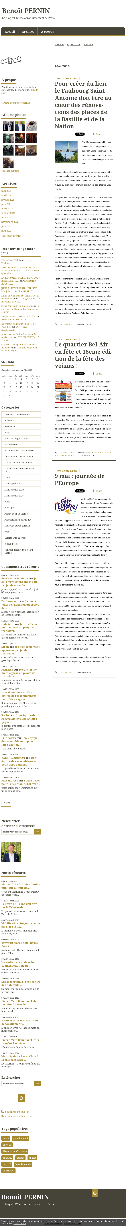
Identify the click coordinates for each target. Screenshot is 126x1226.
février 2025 (7, 199)
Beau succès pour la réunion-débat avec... (20, 782)
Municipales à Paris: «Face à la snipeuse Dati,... (20, 1058)
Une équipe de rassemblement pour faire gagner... (18, 696)
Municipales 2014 (14, 483)
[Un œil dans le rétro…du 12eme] (18, 551)
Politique (9, 507)
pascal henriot (11, 692)
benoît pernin (23, 1164)
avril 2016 (59, 44)
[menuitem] (9, 31)
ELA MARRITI (25, 291)
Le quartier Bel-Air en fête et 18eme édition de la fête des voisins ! (83, 355)
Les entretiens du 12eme (18, 462)
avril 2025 (6, 195)
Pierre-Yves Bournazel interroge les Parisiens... (20, 1041)
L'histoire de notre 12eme (18, 456)
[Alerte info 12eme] (15, 537)
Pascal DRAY (9, 780)
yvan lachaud (20, 1138)
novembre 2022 (9, 221)
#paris (32, 1157)
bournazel (8, 1170)
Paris (7, 501)
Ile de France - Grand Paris (19, 450)
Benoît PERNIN (26, 10)
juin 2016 (88, 44)
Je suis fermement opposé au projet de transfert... (19, 582)
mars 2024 (7, 208)
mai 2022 (6, 230)
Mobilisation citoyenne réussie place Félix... (20, 925)
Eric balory (8, 738)
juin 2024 (6, 204)
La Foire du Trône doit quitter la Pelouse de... (19, 905)
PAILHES (7, 669)
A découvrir (11, 420)
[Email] (21, 1098)
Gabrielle (7, 624)
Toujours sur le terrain (17, 525)
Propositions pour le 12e (18, 519)
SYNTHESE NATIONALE (14, 328)
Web (6, 531)
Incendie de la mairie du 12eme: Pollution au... (17, 963)
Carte (6, 803)
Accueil (10, 31)
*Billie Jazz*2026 (10, 259)
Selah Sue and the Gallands (16, 305)
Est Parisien (11, 444)
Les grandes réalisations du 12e (19, 470)
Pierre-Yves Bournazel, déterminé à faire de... (19, 1002)
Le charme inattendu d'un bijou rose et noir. (20, 308)
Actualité (9, 426)
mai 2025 (6, 190)
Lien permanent (65, 324)
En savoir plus (20, 1223)
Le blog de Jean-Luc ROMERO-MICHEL (20, 300)
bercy (6, 1138)
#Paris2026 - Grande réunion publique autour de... (20, 886)
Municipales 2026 (14, 495)
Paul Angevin (10, 601)
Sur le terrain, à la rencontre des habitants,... (20, 983)
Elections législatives (16, 438)
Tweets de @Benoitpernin (15, 102)
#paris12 (7, 1157)
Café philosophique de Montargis (19, 349)
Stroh (5, 646)
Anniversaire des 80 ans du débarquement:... (19, 1022)
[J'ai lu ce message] (123, 1221)
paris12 (7, 1164)
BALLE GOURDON (13, 758)
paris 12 (7, 1144)
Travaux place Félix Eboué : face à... (19, 944)
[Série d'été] (11, 543)
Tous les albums (10, 170)
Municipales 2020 (14, 489)
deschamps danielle (14, 578)
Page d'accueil (73, 44)
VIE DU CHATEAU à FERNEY (20, 339)
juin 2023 (6, 217)
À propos (47, 31)
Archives (28, 31)
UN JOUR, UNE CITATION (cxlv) (18, 316)
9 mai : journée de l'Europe (80, 479)
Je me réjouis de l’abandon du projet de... (20, 604)
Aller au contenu (10, 2)
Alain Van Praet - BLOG (14, 319)
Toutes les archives (12, 235)
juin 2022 (6, 226)
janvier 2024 (8, 212)
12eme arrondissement (17, 414)
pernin (20, 1157)
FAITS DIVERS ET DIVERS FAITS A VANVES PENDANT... (19, 269)
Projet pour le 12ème (16, 513)
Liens (7, 477)
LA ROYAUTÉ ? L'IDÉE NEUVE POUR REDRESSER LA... (20, 279)
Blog (6, 432)
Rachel (5, 715)
